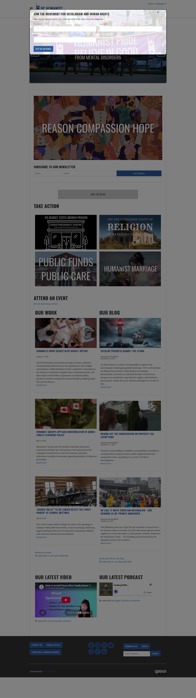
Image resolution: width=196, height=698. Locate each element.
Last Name (104, 24)
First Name (38, 24)
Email (36, 35)
